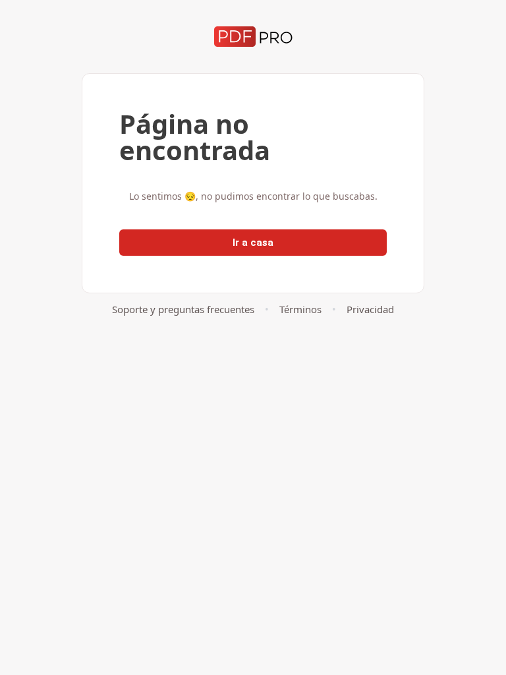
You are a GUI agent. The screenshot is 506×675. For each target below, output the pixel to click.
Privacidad (370, 309)
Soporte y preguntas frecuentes (183, 309)
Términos (300, 309)
